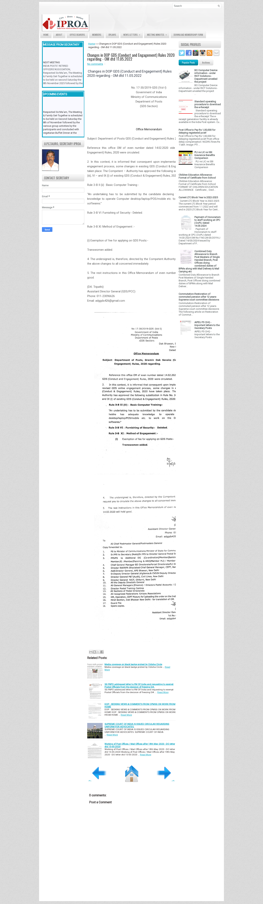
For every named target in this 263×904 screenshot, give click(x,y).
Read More (162, 692)
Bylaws (112, 34)
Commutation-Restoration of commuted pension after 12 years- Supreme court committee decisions (199, 296)
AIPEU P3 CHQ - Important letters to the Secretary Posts (207, 325)
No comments (95, 64)
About (59, 34)
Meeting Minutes (157, 34)
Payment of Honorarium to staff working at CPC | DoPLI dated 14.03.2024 (207, 221)
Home (46, 34)
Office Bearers (77, 34)
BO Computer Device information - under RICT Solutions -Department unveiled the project (205, 76)
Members (96, 34)
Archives (206, 62)
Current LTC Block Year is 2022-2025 (198, 197)
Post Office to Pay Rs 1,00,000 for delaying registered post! (197, 131)
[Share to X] (98, 652)
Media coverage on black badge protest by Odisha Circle (133, 664)
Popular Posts (188, 62)
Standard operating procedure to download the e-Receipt (207, 104)
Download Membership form (188, 34)
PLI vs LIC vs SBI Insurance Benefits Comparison (204, 155)
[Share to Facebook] (102, 652)
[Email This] (91, 652)
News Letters (131, 34)
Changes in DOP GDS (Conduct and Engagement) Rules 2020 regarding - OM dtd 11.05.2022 (131, 57)
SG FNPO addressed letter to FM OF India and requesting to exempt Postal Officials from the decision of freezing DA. (139, 685)
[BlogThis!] (94, 652)
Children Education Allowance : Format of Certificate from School (197, 176)
